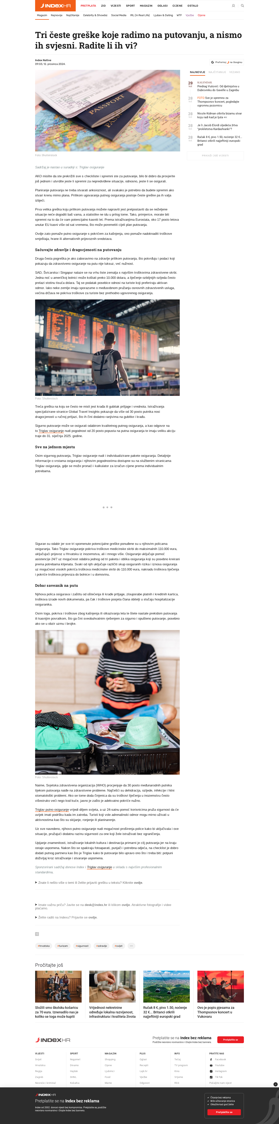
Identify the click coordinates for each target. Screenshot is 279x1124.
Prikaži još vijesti (215, 155)
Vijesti (116, 5)
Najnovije (56, 15)
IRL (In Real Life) (140, 15)
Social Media (118, 15)
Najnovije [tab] (197, 72)
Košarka (75, 1082)
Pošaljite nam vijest (220, 1082)
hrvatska (44, 945)
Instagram (221, 1071)
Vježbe (190, 15)
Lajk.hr (143, 1071)
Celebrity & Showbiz (95, 15)
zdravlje (101, 945)
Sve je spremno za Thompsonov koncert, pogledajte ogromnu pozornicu (218, 101)
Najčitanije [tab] (217, 72)
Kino (177, 1071)
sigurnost (82, 945)
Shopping (110, 1059)
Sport (130, 5)
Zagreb (39, 1077)
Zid (103, 5)
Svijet (38, 1059)
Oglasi (163, 5)
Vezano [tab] (234, 72)
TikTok (219, 1077)
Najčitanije (72, 15)
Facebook (220, 1059)
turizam (62, 945)
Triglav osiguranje (51, 431)
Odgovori (145, 1082)
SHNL (73, 1077)
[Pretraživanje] (241, 6)
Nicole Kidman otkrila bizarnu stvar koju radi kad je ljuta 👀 (219, 115)
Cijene (178, 5)
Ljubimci (109, 1071)
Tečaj (177, 1059)
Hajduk (74, 1071)
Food (107, 1077)
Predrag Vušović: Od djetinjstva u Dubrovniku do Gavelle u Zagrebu (218, 86)
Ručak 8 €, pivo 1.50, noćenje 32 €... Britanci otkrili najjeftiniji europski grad (219, 140)
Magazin (42, 15)
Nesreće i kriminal (45, 1082)
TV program (181, 1065)
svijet (118, 945)
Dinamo (74, 1065)
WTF (179, 15)
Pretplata (88, 5)
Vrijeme (178, 1077)
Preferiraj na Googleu (228, 62)
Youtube (220, 1065)
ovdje (126, 905)
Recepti (144, 1065)
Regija (38, 1071)
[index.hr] (55, 5)
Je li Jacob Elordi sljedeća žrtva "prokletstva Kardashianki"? (217, 127)
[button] (40, 985)
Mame (108, 1082)
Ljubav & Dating (163, 15)
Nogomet (75, 1059)
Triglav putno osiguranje (52, 809)
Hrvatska (40, 1065)
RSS (176, 1082)
